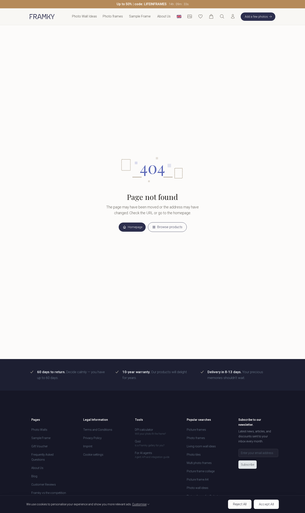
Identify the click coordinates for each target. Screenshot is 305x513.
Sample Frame (140, 16)
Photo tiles (194, 454)
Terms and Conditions (97, 429)
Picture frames (196, 429)
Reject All (239, 504)
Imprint (87, 446)
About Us (164, 16)
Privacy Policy (92, 438)
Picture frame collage (201, 471)
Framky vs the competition (48, 493)
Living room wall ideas (201, 446)
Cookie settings (93, 454)
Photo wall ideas (197, 488)
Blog (34, 476)
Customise (139, 504)
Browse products (169, 227)
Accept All (266, 504)
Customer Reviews (43, 484)
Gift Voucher (39, 446)
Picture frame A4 (198, 479)
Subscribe (247, 464)
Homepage (135, 227)
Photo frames (196, 438)
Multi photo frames (199, 463)
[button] (152, 4)
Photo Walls (39, 429)
